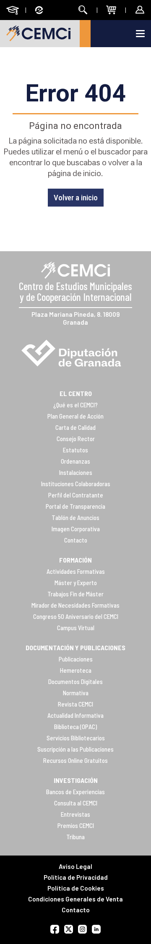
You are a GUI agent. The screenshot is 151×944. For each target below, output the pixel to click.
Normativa (76, 693)
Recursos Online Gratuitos (75, 760)
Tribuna (75, 837)
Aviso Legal (75, 866)
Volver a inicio (76, 197)
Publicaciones (76, 659)
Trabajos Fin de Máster (75, 594)
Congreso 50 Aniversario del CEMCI (75, 616)
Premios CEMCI (75, 825)
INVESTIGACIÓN (76, 780)
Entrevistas (75, 814)
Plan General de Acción (75, 416)
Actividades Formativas (76, 571)
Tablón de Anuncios (75, 517)
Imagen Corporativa (76, 529)
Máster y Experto (76, 582)
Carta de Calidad (75, 427)
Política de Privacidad (76, 877)
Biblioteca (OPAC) (75, 726)
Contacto (75, 540)
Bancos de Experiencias (75, 791)
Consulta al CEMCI (75, 803)
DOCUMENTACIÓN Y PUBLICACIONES (75, 647)
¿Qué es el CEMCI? (75, 405)
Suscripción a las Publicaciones (75, 749)
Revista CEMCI (75, 704)
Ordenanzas (75, 461)
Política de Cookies (75, 888)
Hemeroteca (75, 670)
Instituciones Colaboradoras (75, 483)
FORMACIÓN (75, 560)
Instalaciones (75, 472)
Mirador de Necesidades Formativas (75, 605)
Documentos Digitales (75, 681)
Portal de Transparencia (75, 506)
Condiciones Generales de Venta (75, 899)
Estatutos (75, 450)
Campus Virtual (75, 627)
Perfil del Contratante (75, 495)
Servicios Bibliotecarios (76, 738)
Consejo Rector (76, 438)
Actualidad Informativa (75, 715)
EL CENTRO (76, 393)
